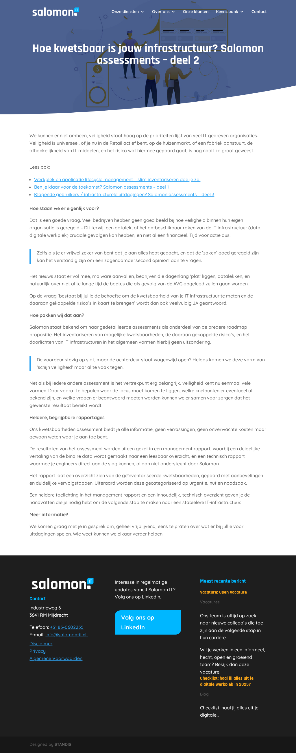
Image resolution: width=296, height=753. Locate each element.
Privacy (37, 651)
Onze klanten (195, 12)
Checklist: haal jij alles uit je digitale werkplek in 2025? (227, 681)
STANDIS (63, 744)
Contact (259, 12)
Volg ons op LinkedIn (137, 622)
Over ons (161, 12)
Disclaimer (40, 643)
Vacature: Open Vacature (223, 592)
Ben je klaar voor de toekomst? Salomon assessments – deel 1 (101, 187)
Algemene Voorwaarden (55, 658)
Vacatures (210, 602)
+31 (67, 627)
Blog (204, 694)
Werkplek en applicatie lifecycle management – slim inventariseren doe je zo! (117, 179)
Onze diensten (125, 12)
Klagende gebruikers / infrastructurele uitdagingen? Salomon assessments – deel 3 (124, 194)
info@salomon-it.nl (65, 634)
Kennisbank (227, 12)
